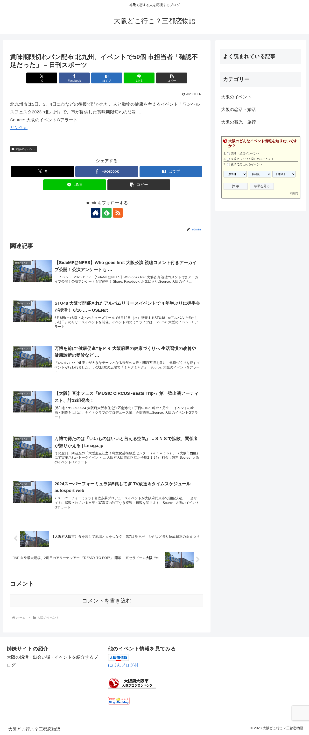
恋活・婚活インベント (245, 153)
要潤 (295, 193)
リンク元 (19, 127)
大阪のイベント (25, 149)
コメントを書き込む (107, 601)
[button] (171, 78)
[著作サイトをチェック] (95, 213)
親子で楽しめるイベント (247, 164)
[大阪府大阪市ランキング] (132, 682)
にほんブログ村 (123, 665)
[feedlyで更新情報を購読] (107, 213)
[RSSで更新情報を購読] (118, 213)
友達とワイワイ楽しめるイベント (252, 159)
